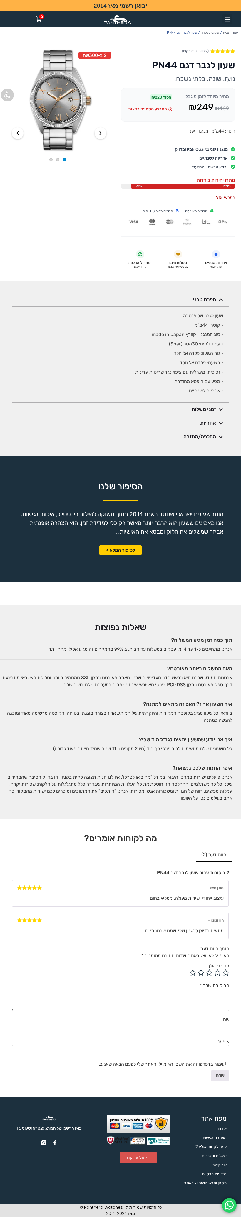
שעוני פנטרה (210, 32)
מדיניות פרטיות (214, 1174)
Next (100, 133)
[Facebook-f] (55, 1142)
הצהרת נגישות (214, 1137)
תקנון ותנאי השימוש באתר (205, 1183)
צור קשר (219, 1164)
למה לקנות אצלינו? (211, 1146)
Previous (18, 133)
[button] (227, 19)
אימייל (223, 1042)
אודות (222, 1128)
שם (226, 1019)
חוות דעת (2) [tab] (213, 854)
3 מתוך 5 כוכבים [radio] (209, 972)
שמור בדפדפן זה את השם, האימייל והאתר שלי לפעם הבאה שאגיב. (161, 1064)
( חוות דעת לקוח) (195, 51)
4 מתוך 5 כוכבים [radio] (201, 972)
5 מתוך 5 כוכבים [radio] (192, 972)
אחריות (208, 423)
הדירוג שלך (218, 966)
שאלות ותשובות (214, 1155)
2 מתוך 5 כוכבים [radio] (217, 972)
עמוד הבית (230, 32)
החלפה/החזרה (199, 437)
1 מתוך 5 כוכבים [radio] (225, 972)
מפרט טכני (204, 299)
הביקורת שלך (214, 985)
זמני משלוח (204, 409)
